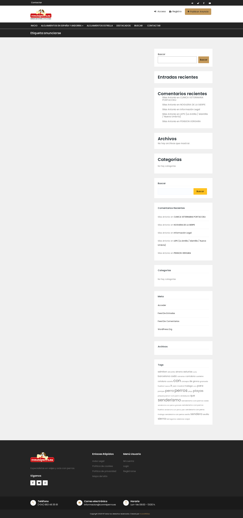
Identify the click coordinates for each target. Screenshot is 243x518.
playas (198, 391)
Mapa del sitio (99, 476)
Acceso (161, 11)
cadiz (174, 376)
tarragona (171, 419)
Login (126, 466)
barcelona (164, 376)
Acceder (162, 305)
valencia (180, 419)
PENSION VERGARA (190, 121)
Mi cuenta (128, 461)
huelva (161, 386)
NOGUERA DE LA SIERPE (192, 104)
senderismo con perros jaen (174, 410)
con (177, 380)
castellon (200, 376)
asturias (187, 371)
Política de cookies (102, 466)
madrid (180, 386)
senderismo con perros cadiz (195, 401)
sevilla (206, 414)
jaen (175, 386)
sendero (196, 414)
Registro (177, 11)
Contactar (36, 2)
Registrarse (129, 471)
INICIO (34, 25)
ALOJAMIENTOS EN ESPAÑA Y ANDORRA (61, 25)
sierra (162, 419)
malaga (188, 386)
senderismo (169, 400)
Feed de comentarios (168, 321)
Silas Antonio (169, 97)
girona (196, 381)
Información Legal (190, 109)
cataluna (162, 381)
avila (195, 372)
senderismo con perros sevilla (177, 414)
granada (204, 381)
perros (181, 390)
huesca (167, 386)
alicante (171, 372)
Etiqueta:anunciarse (45, 33)
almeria (179, 372)
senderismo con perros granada (170, 405)
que (192, 395)
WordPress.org (165, 329)
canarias (181, 376)
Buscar (161, 54)
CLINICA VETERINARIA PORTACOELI (182, 99)
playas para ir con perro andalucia (174, 396)
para (200, 385)
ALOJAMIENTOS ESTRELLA (100, 25)
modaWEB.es (145, 514)
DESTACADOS (123, 25)
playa (190, 391)
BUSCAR (138, 25)
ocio (195, 386)
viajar (187, 419)
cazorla (170, 381)
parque (161, 391)
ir (171, 386)
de (190, 381)
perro (169, 390)
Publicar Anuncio (199, 11)
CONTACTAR (153, 25)
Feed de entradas (166, 313)
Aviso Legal (98, 461)
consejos (185, 381)
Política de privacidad (104, 471)
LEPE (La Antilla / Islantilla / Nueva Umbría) (185, 115)
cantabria (190, 376)
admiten (162, 371)
